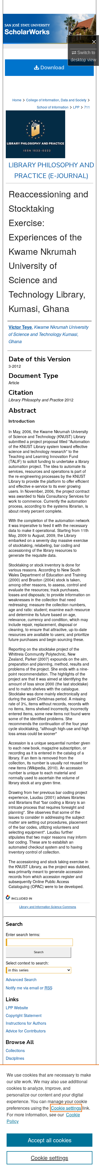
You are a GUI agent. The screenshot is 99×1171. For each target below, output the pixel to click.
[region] (49, 1117)
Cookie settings (66, 1108)
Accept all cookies (50, 1140)
